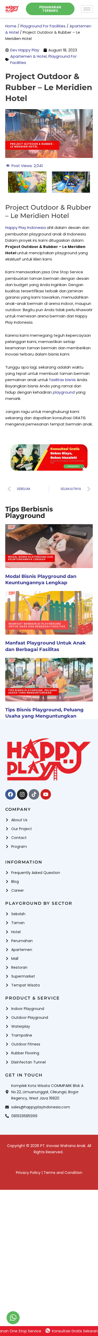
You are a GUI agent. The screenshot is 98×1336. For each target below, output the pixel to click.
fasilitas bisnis (62, 379)
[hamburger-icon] (87, 9)
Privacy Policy (28, 1172)
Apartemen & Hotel (28, 56)
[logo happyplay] (12, 9)
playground (64, 392)
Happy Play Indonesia (25, 227)
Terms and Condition (63, 1172)
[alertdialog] (49, 1331)
